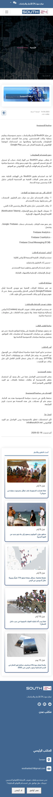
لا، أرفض (18, 790)
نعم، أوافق (34, 790)
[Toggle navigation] (6, 12)
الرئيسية (33, 48)
